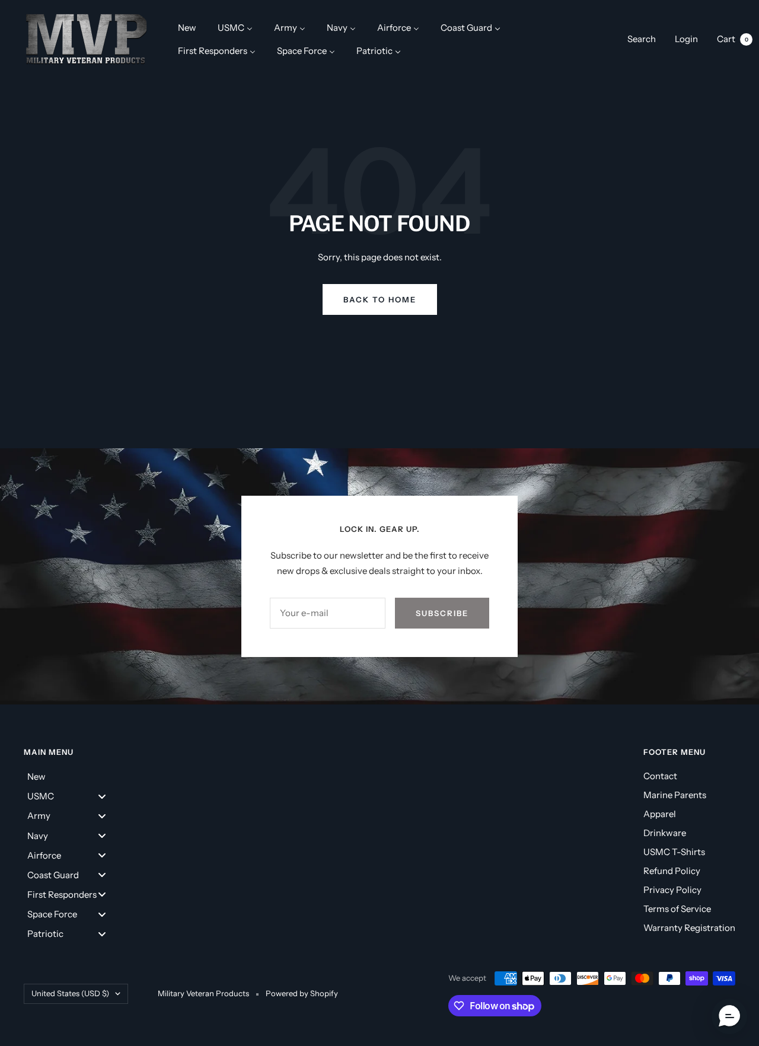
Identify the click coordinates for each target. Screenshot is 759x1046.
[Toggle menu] (102, 796)
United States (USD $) (70, 993)
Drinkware (664, 832)
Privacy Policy (672, 889)
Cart (732, 38)
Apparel (659, 813)
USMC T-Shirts (674, 851)
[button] (729, 1016)
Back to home (379, 299)
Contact (660, 776)
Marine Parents (674, 795)
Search (641, 38)
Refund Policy (671, 870)
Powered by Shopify (302, 993)
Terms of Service (677, 908)
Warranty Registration (689, 927)
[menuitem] (187, 28)
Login (686, 38)
